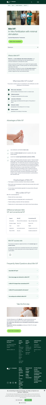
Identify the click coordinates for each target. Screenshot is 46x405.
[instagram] (10, 383)
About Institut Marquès (21, 369)
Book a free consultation (15, 41)
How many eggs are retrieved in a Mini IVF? (19, 277)
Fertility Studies (37, 368)
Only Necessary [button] (19, 400)
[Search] (31, 2)
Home (9, 5)
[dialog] (23, 397)
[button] (23, 403)
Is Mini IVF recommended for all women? (18, 290)
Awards (20, 378)
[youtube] (16, 383)
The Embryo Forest (20, 388)
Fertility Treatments (19, 5)
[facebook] (8, 383)
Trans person (28, 377)
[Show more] (26, 47)
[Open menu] (38, 2)
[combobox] (44, 390)
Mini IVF (25, 5)
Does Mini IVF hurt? (13, 270)
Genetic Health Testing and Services (37, 378)
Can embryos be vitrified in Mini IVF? (17, 296)
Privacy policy (23, 397)
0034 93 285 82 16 (11, 349)
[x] (13, 383)
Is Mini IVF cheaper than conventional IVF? (19, 283)
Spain (13, 5)
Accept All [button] (28, 400)
